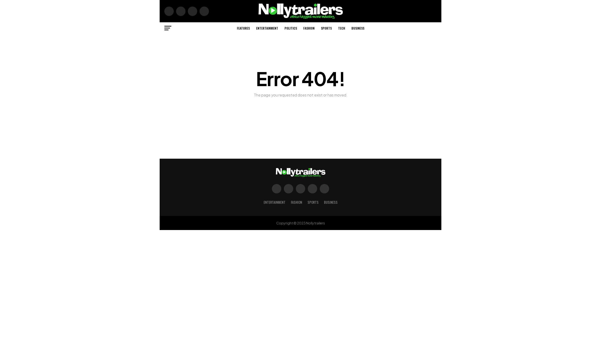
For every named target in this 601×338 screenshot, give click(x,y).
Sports (326, 28)
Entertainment (267, 28)
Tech (341, 28)
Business (357, 28)
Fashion (309, 28)
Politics (291, 28)
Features (243, 28)
